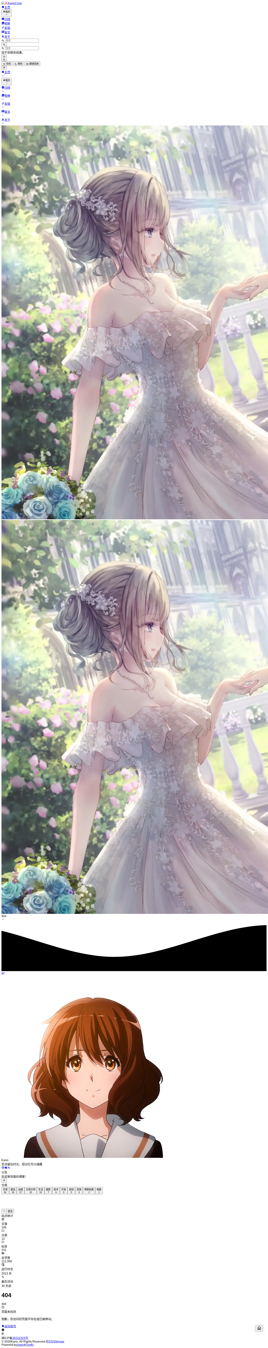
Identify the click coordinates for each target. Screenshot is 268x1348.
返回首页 (10, 1326)
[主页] (259, 1328)
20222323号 (20, 1338)
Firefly (30, 1344)
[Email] (5, 1168)
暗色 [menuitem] (19, 63)
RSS (49, 1341)
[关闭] (4, 1181)
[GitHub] (2, 1168)
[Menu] (4, 68)
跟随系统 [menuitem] (33, 63)
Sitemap (58, 1341)
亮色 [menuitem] (8, 63)
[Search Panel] (4, 44)
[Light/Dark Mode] (4, 58)
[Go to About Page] (134, 1065)
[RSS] (8, 1168)
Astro (20, 1344)
